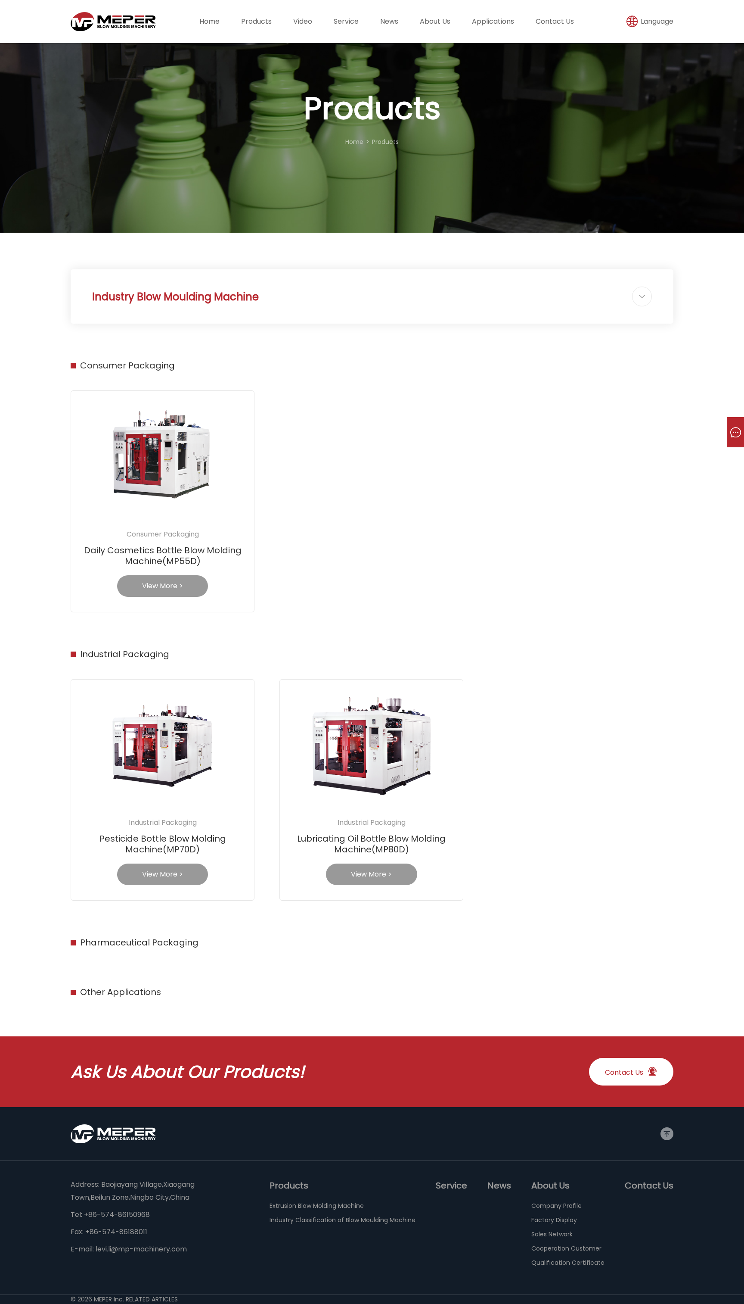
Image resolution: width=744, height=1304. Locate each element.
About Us (435, 21)
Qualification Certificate (567, 1262)
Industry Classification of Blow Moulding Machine (342, 1220)
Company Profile (556, 1205)
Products (256, 21)
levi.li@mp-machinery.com (141, 1249)
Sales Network (552, 1234)
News (389, 21)
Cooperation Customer (566, 1248)
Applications (493, 21)
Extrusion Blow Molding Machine (317, 1205)
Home (209, 21)
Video (302, 21)
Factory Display (554, 1220)
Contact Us (555, 21)
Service (346, 21)
